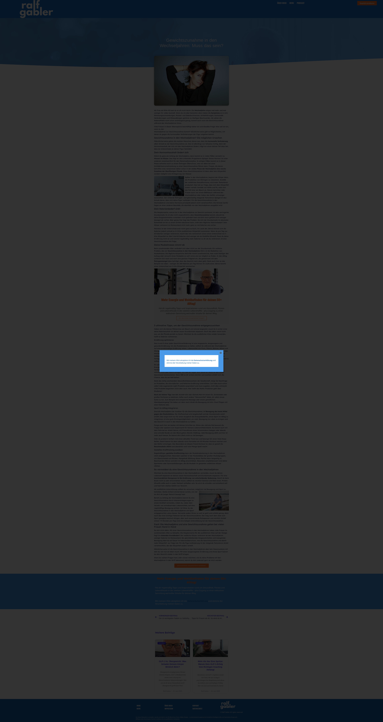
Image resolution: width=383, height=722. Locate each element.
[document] (191, 361)
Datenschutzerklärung (203, 360)
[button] (220, 353)
